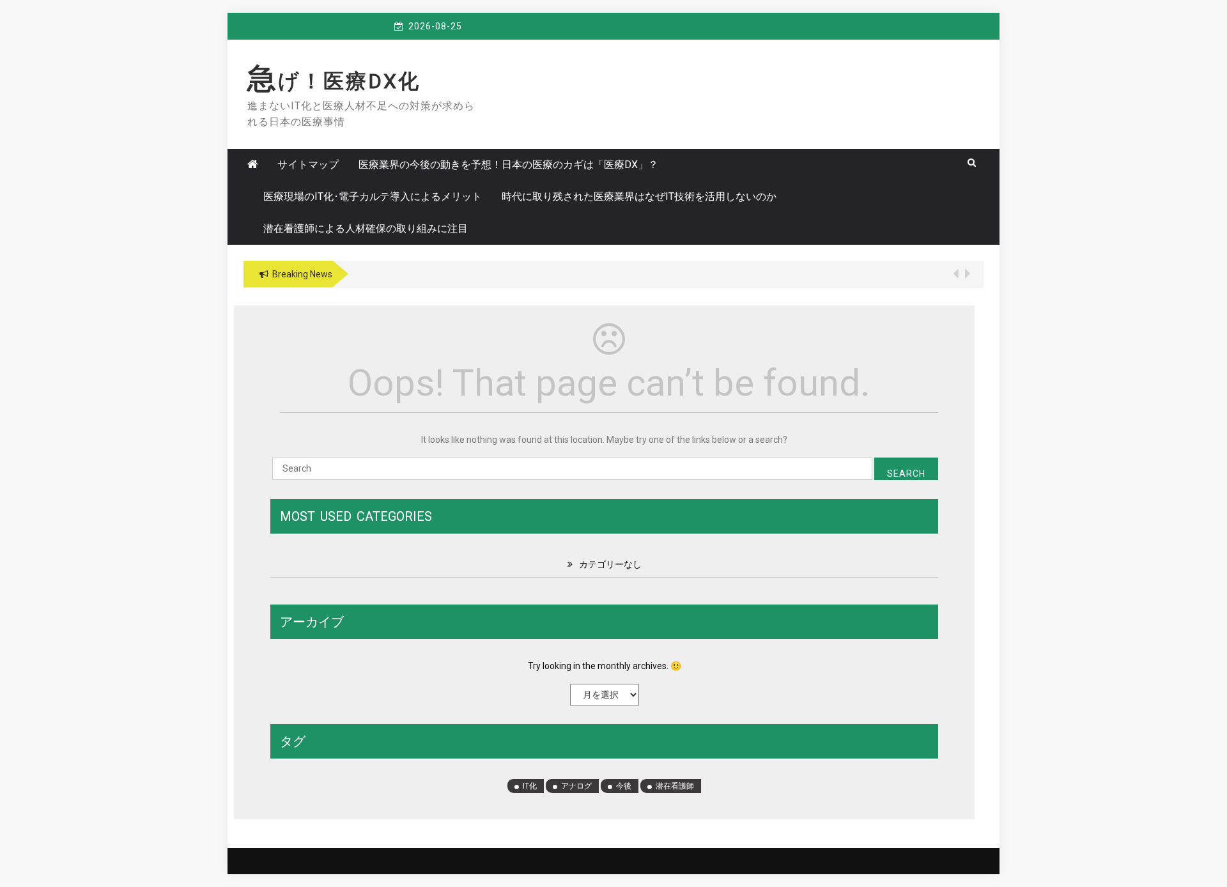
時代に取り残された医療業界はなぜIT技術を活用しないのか (639, 196)
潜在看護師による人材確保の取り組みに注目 (365, 228)
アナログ (576, 786)
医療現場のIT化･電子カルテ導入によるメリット (372, 196)
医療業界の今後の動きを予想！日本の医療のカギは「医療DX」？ (508, 164)
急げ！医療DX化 (334, 81)
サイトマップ (308, 164)
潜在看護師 (675, 786)
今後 (623, 786)
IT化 (530, 786)
